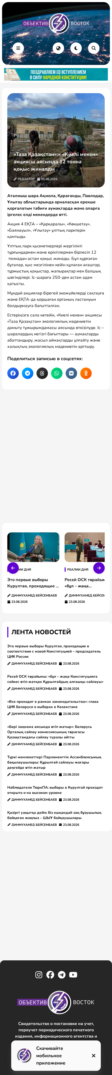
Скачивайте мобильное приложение (50, 1055)
